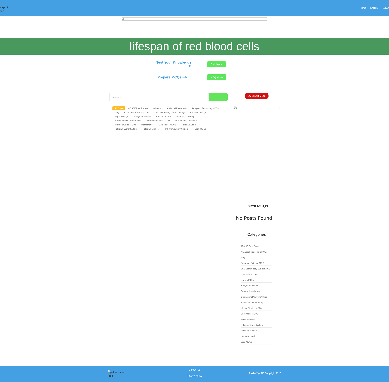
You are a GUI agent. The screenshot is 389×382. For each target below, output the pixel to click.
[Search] (218, 97)
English (374, 8)
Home (363, 8)
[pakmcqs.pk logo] (118, 374)
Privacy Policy (194, 375)
